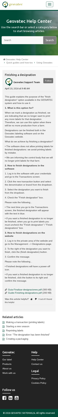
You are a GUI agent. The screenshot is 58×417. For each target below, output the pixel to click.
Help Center (37, 359)
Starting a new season (17, 326)
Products (6, 364)
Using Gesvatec (44, 62)
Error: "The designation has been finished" (28, 334)
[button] (31, 299)
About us (6, 368)
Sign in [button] (39, 5)
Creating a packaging (17, 338)
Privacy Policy (38, 378)
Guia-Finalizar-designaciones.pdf (25, 289)
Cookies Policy (38, 383)
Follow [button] (48, 80)
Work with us (8, 373)
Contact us (36, 364)
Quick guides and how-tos (19, 62)
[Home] (12, 4)
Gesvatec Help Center (17, 59)
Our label (7, 359)
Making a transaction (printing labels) (25, 322)
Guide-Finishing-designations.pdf (25, 292)
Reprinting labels (14, 330)
